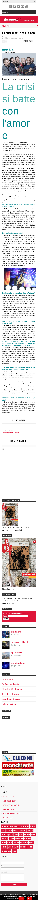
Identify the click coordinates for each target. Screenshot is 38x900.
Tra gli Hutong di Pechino (10, 694)
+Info (21, 898)
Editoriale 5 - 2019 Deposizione (12, 689)
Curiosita (30, 830)
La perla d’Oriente (16, 652)
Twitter (18, 6)
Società (4, 846)
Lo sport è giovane (16, 632)
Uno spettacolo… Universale (19, 642)
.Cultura (10, 38)
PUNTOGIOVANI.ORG (11, 814)
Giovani (33, 834)
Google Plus (14, 6)
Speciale (10, 846)
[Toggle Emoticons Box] (3, 449)
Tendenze (23, 846)
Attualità (9, 830)
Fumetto (27, 834)
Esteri (3, 834)
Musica (15, 38)
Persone (20, 38)
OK (29, 898)
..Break (6, 38)
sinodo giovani (6, 851)
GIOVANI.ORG (8, 809)
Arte (3, 830)
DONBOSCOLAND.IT (11, 805)
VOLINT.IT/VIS (8, 818)
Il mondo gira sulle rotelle (10, 432)
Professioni (24, 842)
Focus (21, 834)
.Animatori (5, 826)
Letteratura (19, 838)
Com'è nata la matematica (10, 684)
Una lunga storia (7, 679)
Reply (5, 37)
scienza (30, 846)
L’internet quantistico (17, 663)
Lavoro (12, 838)
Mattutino (27, 838)
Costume (22, 830)
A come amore (14, 826)
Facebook (10, 6)
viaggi (14, 851)
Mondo (4, 842)
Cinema (15, 830)
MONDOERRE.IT (9, 801)
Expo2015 (10, 834)
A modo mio (24, 826)
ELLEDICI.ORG (8, 797)
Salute (31, 842)
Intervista (5, 838)
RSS (26, 6)
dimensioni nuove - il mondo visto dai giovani (22, 894)
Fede (16, 834)
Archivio (32, 826)
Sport (17, 846)
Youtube (22, 6)
